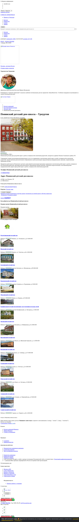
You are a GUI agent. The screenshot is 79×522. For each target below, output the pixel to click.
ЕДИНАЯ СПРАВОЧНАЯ (8, 14)
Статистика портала (9, 449)
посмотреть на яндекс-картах (17, 193)
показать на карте (5, 193)
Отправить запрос (12, 195)
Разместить (7, 21)
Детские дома (7, 109)
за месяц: (27, 39)
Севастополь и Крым (9, 476)
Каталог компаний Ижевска (11, 429)
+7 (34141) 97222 (5, 172)
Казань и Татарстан (9, 472)
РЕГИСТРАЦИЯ (9, 41)
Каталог (6, 20)
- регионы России (8, 66)
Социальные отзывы (8, 423)
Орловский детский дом (7, 321)
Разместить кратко (8, 456)
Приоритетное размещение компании (14, 448)
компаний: (11, 39)
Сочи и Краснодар (8, 470)
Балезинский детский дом (8, 265)
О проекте (6, 440)
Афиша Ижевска (8, 430)
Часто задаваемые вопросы (11, 451)
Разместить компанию (9, 455)
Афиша (5, 24)
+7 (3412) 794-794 (5, 503)
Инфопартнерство (8, 442)
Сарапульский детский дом (8, 409)
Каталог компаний (9, 106)
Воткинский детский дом (8, 349)
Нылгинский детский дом (8, 337)
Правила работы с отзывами (14, 483)
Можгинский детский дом (8, 295)
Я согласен (18, 520)
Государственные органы (10, 107)
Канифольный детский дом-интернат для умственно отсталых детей (20, 306)
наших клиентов (7, 68)
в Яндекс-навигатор (46, 193)
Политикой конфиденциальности (63, 459)
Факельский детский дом (8, 379)
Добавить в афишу (9, 457)
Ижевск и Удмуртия (9, 17)
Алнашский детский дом (7, 394)
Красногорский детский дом (8, 281)
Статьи (5, 22)
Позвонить (4, 195)
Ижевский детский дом (7, 249)
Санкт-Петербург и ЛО (10, 474)
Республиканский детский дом (9, 235)
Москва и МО (7, 469)
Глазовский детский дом (7, 363)
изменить (5, 12)
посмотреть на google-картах (33, 193)
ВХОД (2, 41)
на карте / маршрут (5, 192)
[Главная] (4, 105)
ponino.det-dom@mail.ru (10, 186)
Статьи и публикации (9, 432)
